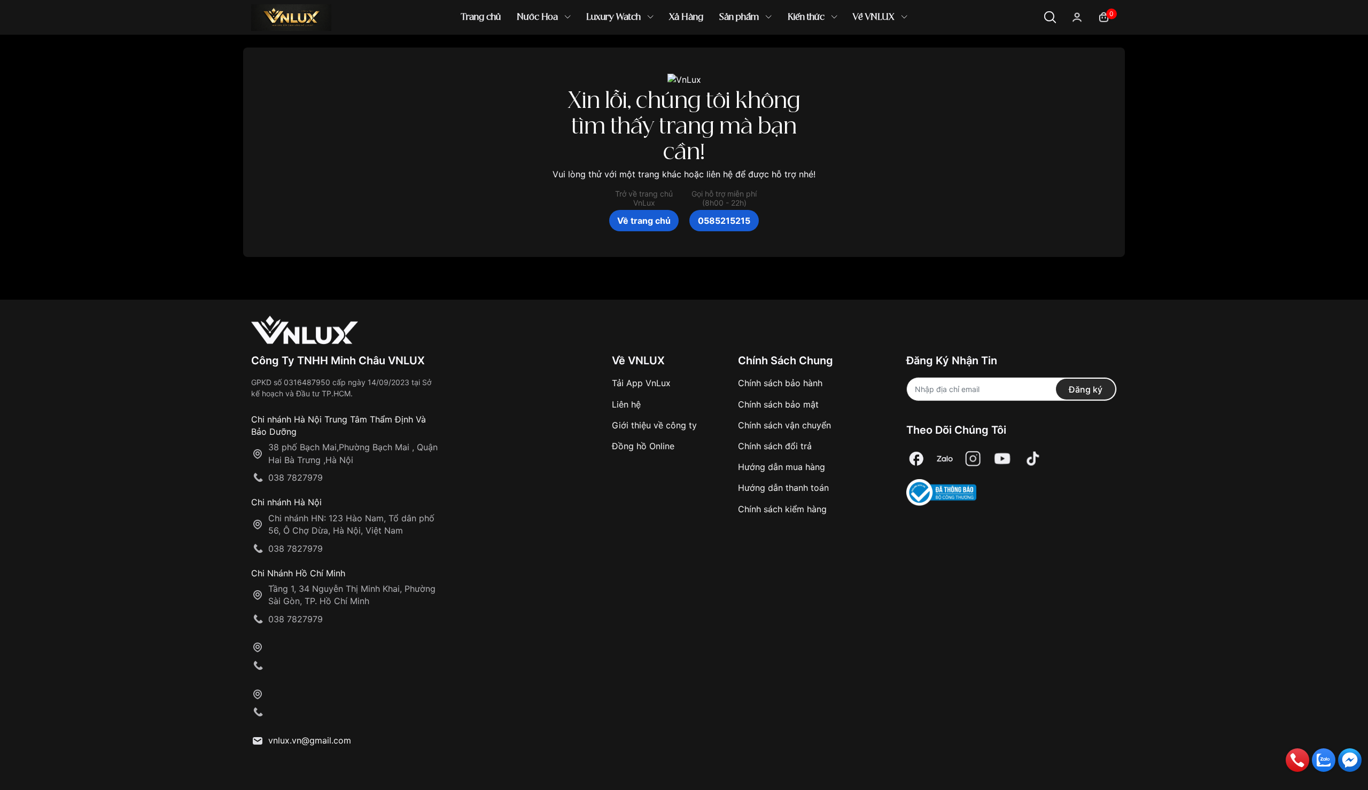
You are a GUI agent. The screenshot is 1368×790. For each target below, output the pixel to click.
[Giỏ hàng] (1104, 16)
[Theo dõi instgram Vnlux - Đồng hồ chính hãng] (973, 459)
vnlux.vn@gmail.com (309, 740)
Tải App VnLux (641, 383)
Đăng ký (1085, 389)
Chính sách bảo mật (778, 404)
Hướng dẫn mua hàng (781, 467)
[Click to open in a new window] (916, 459)
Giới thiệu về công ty (654, 425)
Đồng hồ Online (643, 446)
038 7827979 (295, 477)
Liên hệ (626, 404)
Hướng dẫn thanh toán (783, 487)
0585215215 (724, 220)
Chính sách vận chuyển (784, 425)
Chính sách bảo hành (780, 383)
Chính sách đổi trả (775, 446)
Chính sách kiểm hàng (782, 509)
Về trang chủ (644, 220)
